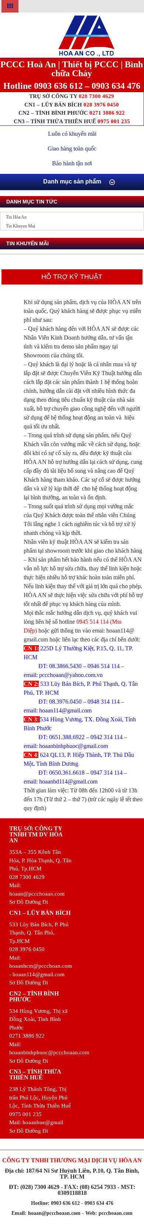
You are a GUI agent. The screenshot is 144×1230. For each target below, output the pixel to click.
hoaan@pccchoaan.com (37, 894)
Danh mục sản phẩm (72, 181)
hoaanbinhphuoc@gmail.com (73, 746)
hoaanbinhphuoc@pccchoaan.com (49, 1052)
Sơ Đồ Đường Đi (28, 902)
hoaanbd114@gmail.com (68, 781)
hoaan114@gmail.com (65, 710)
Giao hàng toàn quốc (72, 148)
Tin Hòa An (16, 217)
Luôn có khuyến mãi (72, 134)
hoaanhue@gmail (43, 1122)
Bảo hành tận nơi (72, 163)
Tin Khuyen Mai (20, 226)
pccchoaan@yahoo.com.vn (71, 675)
